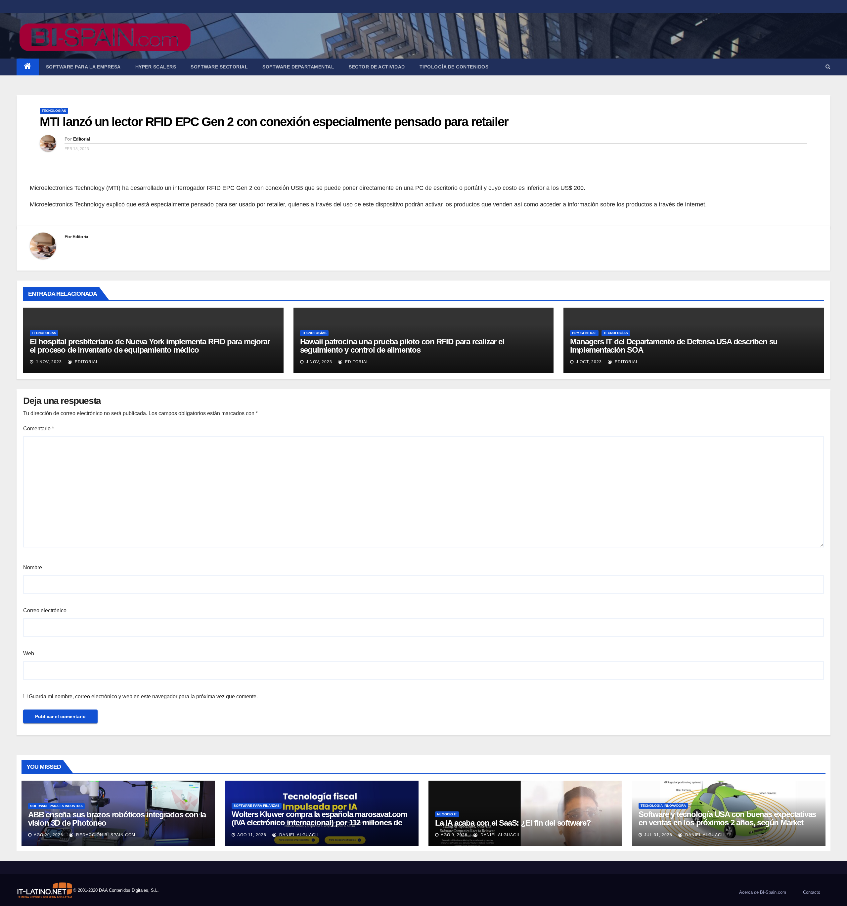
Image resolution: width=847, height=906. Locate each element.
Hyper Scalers (155, 66)
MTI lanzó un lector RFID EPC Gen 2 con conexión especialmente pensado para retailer (274, 122)
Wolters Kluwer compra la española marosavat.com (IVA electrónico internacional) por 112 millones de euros (319, 822)
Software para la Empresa (83, 66)
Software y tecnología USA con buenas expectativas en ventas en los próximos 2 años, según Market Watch (727, 822)
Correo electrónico (45, 610)
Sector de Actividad (377, 66)
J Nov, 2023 (48, 362)
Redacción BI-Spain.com (105, 835)
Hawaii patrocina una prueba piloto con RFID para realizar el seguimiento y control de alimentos (402, 345)
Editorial (81, 139)
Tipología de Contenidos (454, 66)
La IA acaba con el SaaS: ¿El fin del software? (513, 822)
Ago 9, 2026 (454, 835)
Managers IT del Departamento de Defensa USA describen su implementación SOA (674, 345)
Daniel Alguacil (298, 835)
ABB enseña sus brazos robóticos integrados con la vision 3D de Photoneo (117, 818)
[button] (827, 66)
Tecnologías (54, 110)
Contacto (811, 892)
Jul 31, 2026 (658, 835)
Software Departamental (298, 66)
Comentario (38, 428)
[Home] (28, 67)
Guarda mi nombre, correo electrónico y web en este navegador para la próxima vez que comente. (143, 696)
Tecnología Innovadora (663, 805)
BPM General (584, 333)
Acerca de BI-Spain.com (762, 892)
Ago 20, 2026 (48, 835)
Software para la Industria (56, 806)
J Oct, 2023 (588, 362)
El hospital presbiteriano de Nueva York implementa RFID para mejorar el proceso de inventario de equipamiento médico (150, 345)
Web (28, 653)
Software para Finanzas (257, 805)
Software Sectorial (219, 66)
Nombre (32, 567)
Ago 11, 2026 (251, 835)
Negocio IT (447, 814)
